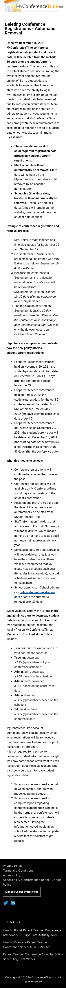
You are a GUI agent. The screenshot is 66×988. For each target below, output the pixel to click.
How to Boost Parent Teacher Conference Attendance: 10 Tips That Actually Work (32, 932)
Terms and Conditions (18, 870)
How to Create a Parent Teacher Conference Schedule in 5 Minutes (26, 944)
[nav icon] (61, 6)
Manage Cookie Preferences (21, 891)
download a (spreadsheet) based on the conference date (36, 714)
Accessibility (11, 875)
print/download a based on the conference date (34, 685)
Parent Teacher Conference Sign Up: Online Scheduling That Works (33, 956)
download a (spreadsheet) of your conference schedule (32, 662)
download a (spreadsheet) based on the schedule (36, 700)
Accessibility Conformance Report (27, 880)
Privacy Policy (13, 866)
